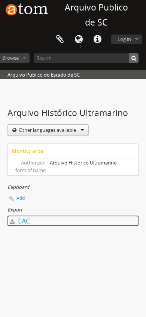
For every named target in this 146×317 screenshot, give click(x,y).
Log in (124, 39)
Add (20, 198)
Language (78, 39)
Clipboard (60, 39)
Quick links (97, 39)
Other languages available (47, 130)
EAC (23, 220)
